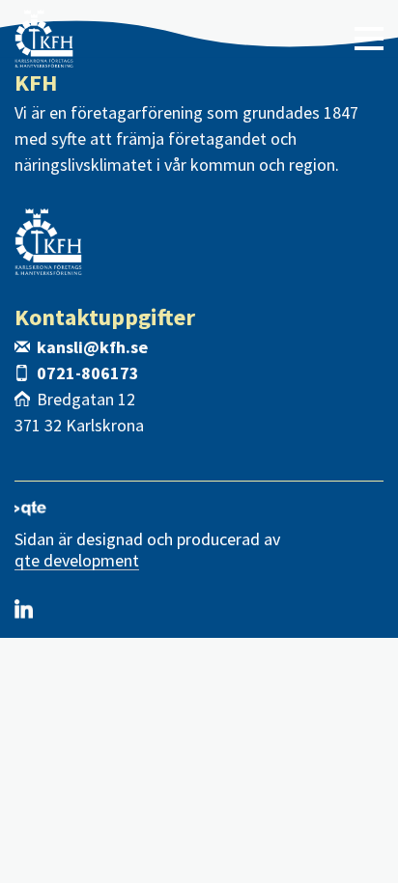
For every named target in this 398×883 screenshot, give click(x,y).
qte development (76, 561)
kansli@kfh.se (92, 347)
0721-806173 (88, 373)
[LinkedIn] (23, 609)
